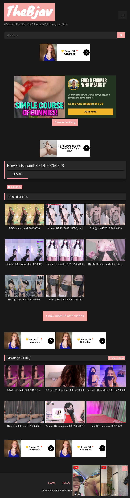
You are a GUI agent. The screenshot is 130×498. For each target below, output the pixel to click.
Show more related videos (65, 316)
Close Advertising (65, 122)
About (19, 173)
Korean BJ (16, 187)
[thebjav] (65, 13)
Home (52, 483)
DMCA (66, 483)
